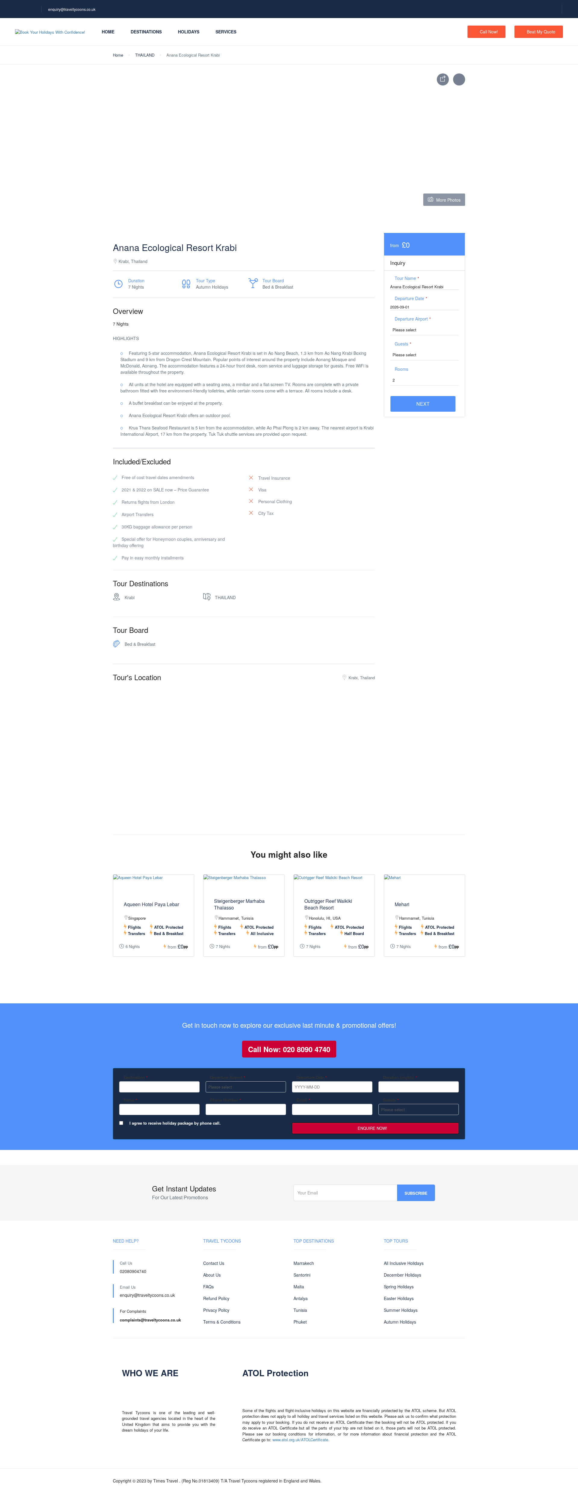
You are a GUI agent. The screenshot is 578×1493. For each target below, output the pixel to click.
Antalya (301, 1298)
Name (130, 1100)
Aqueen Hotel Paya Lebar (151, 904)
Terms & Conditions (222, 1322)
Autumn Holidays (400, 1322)
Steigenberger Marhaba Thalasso (239, 904)
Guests (403, 344)
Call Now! (489, 32)
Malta (299, 1287)
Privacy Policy (216, 1310)
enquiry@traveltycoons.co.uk (71, 9)
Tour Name (407, 278)
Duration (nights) (400, 1077)
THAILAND (144, 55)
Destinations (146, 32)
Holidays (188, 32)
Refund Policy (216, 1298)
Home (108, 32)
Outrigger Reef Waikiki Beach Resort (328, 904)
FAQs (208, 1287)
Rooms (401, 369)
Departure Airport (413, 319)
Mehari (402, 904)
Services (226, 32)
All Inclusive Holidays (404, 1263)
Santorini (302, 1275)
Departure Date (411, 298)
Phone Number (225, 1100)
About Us (212, 1275)
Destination (136, 1077)
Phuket (300, 1322)
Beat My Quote (541, 32)
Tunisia (300, 1310)
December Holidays (402, 1275)
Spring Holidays (399, 1287)
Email (303, 1100)
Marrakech (304, 1263)
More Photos (448, 200)
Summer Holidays (401, 1310)
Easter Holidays (399, 1298)
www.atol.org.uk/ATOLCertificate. (300, 1439)
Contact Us (213, 1263)
